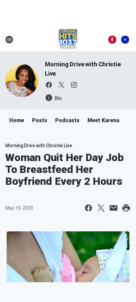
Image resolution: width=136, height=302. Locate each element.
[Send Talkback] (112, 40)
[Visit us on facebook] (49, 85)
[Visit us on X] (61, 85)
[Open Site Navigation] (9, 40)
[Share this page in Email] (113, 208)
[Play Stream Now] (125, 40)
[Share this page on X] (101, 208)
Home (16, 120)
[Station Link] (68, 39)
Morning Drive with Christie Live (38, 145)
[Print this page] (126, 208)
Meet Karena (103, 120)
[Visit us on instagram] (74, 85)
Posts (39, 120)
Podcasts (67, 120)
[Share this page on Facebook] (88, 208)
